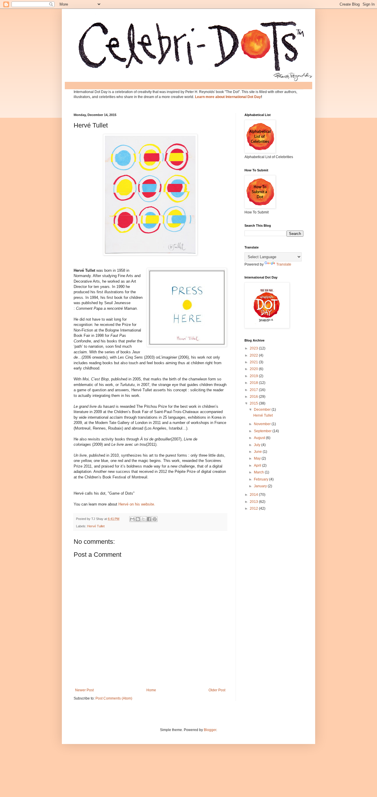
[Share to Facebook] (149, 519)
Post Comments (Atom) (113, 698)
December (263, 409)
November (263, 424)
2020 (254, 369)
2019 (254, 376)
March (259, 472)
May (258, 458)
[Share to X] (143, 519)
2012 (254, 508)
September (263, 431)
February (261, 479)
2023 (254, 348)
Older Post (217, 690)
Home (151, 690)
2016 (254, 397)
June (258, 452)
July (257, 445)
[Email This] (132, 519)
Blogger (210, 730)
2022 (254, 355)
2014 (254, 495)
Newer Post (84, 690)
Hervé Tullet (96, 526)
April (258, 465)
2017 (254, 390)
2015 (254, 403)
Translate (283, 264)
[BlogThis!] (138, 519)
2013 (254, 502)
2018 (254, 383)
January (261, 486)
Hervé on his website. (136, 504)
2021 (254, 362)
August (260, 438)
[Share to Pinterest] (155, 519)
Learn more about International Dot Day (228, 97)
